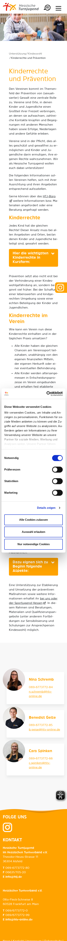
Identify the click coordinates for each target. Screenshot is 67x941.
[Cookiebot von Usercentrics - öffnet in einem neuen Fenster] (47, 393)
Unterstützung (17, 54)
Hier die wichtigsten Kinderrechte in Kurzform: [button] (30, 258)
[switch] (57, 470)
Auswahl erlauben (33, 531)
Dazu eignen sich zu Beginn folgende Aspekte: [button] (30, 566)
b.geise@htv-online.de (44, 729)
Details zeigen (46, 507)
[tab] (33, 258)
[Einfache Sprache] (47, 8)
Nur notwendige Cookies (33, 544)
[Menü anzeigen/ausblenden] (58, 8)
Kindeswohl (35, 54)
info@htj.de (13, 876)
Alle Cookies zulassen (33, 519)
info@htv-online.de (19, 919)
